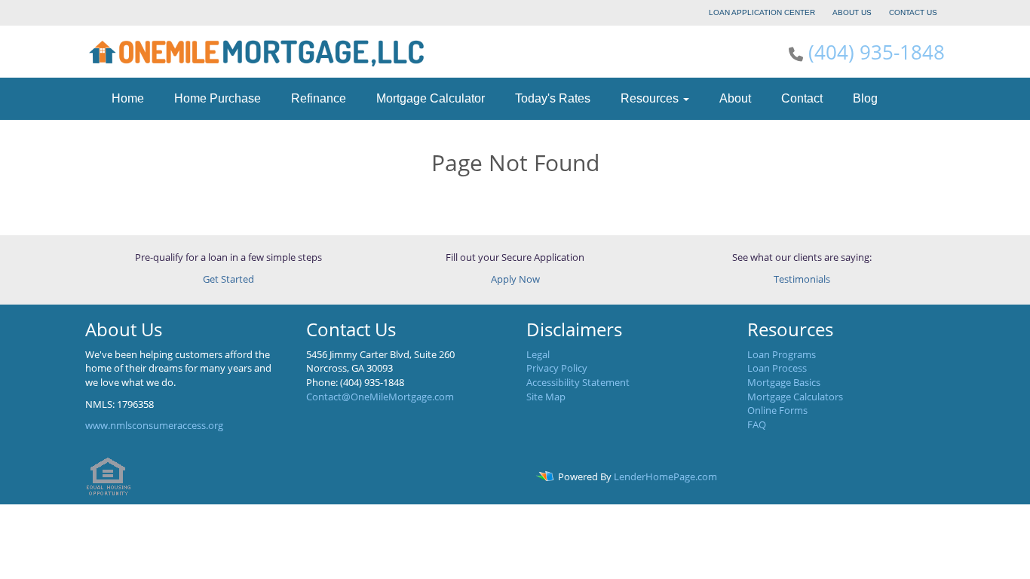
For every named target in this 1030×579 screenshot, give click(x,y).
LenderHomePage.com (665, 476)
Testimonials (802, 279)
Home (128, 98)
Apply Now (515, 279)
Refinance (318, 98)
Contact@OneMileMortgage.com (380, 396)
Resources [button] (651, 98)
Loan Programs (781, 354)
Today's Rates (552, 98)
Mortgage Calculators (795, 396)
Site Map (546, 396)
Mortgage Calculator (430, 98)
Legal (538, 354)
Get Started (228, 279)
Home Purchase (217, 98)
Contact (802, 98)
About (735, 98)
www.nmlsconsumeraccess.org (154, 425)
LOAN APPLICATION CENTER (762, 12)
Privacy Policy (556, 368)
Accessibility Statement (578, 382)
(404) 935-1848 (876, 52)
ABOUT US (852, 12)
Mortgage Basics (783, 382)
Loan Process (777, 368)
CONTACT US (913, 12)
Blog (865, 98)
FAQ (756, 424)
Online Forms (777, 410)
